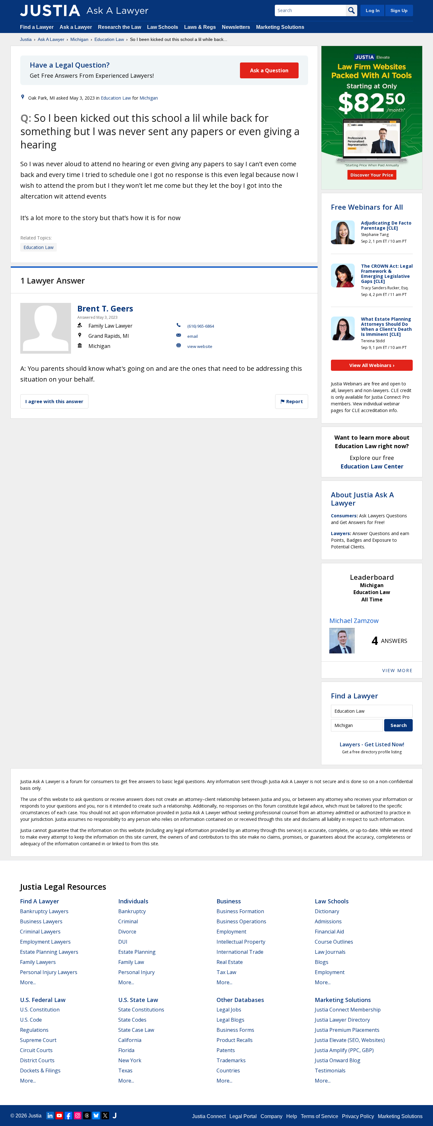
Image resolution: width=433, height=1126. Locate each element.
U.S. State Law (138, 1000)
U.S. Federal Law (43, 1000)
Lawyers (340, 533)
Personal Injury (136, 972)
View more (397, 670)
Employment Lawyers (45, 941)
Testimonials (330, 1070)
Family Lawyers (38, 962)
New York (129, 1060)
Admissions (328, 921)
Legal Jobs (229, 1009)
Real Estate (230, 962)
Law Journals (330, 951)
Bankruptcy (132, 911)
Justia (26, 39)
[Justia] (50, 10)
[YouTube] (59, 1115)
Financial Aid (329, 931)
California (129, 1040)
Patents (226, 1050)
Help (291, 1116)
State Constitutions (141, 1009)
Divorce (127, 931)
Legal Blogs (230, 1019)
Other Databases (240, 1000)
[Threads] (87, 1115)
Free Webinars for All (367, 207)
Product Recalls (235, 1040)
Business (229, 901)
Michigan (79, 39)
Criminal (128, 921)
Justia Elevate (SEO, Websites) (350, 1040)
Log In (373, 10)
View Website (199, 346)
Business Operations (241, 921)
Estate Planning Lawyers (49, 951)
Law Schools (162, 27)
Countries (228, 1070)
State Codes (132, 1019)
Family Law (131, 962)
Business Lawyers (41, 921)
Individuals (133, 901)
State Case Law (136, 1029)
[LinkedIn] (50, 1115)
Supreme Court (38, 1040)
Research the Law (119, 27)
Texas (125, 1070)
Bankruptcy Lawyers (44, 911)
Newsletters (236, 27)
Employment (231, 931)
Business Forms (235, 1029)
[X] (105, 1115)
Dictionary (327, 911)
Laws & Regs (200, 27)
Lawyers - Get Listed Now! (372, 744)
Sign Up (399, 10)
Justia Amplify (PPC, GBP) (344, 1050)
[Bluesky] (96, 1115)
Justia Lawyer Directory (342, 1019)
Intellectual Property (241, 941)
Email (192, 336)
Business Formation (240, 911)
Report (294, 401)
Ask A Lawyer (51, 39)
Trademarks (231, 1060)
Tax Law (226, 972)
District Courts (37, 1060)
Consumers (344, 516)
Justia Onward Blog (337, 1060)
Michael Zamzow (354, 620)
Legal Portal (243, 1116)
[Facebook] (68, 1115)
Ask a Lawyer (76, 27)
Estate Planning (137, 951)
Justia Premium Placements (347, 1029)
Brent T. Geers (105, 308)
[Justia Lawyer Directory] (114, 1115)
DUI (122, 941)
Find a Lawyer (37, 27)
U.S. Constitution (40, 1009)
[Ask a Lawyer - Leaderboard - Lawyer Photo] (342, 640)
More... (28, 982)
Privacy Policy (358, 1116)
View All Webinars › (372, 365)
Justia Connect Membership (348, 1009)
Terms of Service (319, 1116)
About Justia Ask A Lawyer (362, 498)
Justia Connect (209, 1116)
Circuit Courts (36, 1050)
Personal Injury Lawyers (48, 972)
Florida (126, 1050)
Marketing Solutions (280, 27)
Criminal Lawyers (40, 931)
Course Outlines (334, 941)
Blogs (321, 962)
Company (271, 1116)
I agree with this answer (54, 401)
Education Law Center (372, 466)
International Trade (240, 951)
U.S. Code (31, 1019)
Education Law (109, 39)
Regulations (34, 1029)
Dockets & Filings (40, 1070)
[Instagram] (77, 1115)
